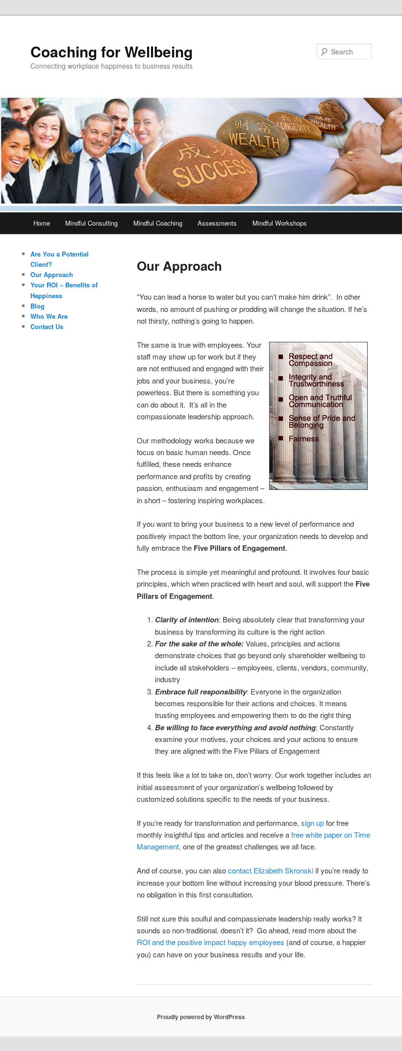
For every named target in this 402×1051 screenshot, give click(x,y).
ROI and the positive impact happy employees (210, 942)
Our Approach (51, 274)
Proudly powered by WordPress (201, 1016)
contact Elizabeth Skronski (270, 870)
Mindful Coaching (157, 223)
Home (41, 223)
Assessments (217, 223)
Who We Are (49, 316)
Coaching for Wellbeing (111, 51)
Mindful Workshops (279, 223)
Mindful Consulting (91, 223)
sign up (312, 823)
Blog (37, 305)
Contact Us (46, 326)
